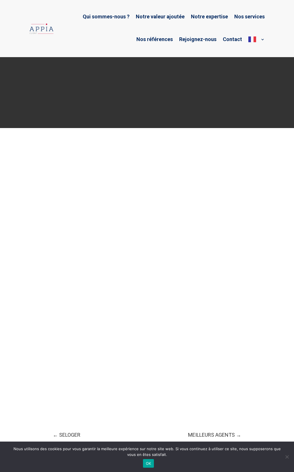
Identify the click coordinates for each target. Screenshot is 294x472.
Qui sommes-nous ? (106, 16)
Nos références (154, 39)
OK (148, 463)
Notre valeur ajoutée (160, 16)
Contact (232, 39)
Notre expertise (209, 16)
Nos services (249, 16)
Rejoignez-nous (197, 39)
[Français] (256, 39)
